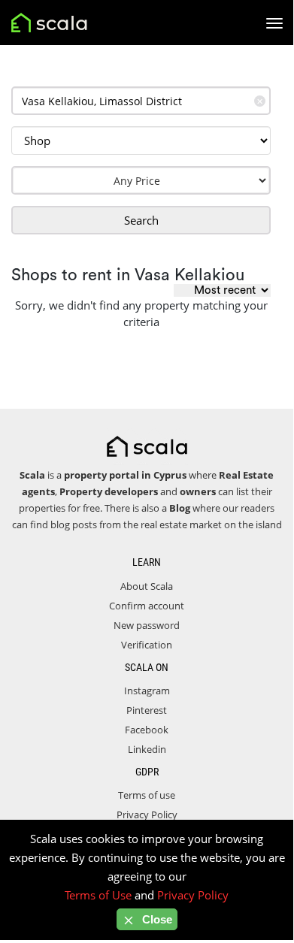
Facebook (146, 729)
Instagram (147, 690)
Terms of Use (98, 894)
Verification (146, 644)
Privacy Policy (147, 814)
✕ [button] (259, 101)
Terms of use (146, 795)
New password (147, 625)
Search (141, 220)
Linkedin (147, 749)
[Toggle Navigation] (274, 23)
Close (155, 919)
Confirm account (146, 605)
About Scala (146, 586)
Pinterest (146, 710)
